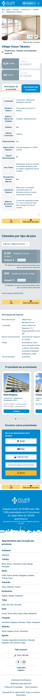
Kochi (16, 631)
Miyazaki (31, 640)
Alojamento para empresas (21, 684)
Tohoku (5, 559)
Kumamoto (23, 640)
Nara (15, 613)
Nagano (5, 596)
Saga (23, 643)
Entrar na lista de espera (31, 222)
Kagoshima (13, 640)
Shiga (25, 613)
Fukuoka (5, 640)
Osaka (19, 613)
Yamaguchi (36, 622)
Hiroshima (6, 622)
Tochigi (4, 578)
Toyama (17, 587)
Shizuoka (17, 605)
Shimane (21, 622)
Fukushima (17, 564)
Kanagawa (23, 575)
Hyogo (4, 613)
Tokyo (10, 578)
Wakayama (32, 613)
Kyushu (5, 635)
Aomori (9, 564)
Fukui (4, 587)
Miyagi (29, 564)
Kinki (4, 609)
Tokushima (23, 631)
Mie (11, 605)
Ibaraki (15, 575)
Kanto (4, 571)
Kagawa (10, 631)
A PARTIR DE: (24, 61)
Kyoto (10, 613)
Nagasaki (5, 643)
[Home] (21, 500)
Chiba (4, 575)
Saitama (31, 575)
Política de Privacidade (13, 687)
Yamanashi (19, 596)
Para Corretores (31, 687)
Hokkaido (6, 550)
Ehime (4, 631)
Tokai (4, 600)
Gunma (9, 575)
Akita (4, 564)
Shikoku (5, 626)
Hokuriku (6, 582)
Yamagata (5, 567)
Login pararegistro (21, 668)
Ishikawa (10, 587)
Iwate (24, 564)
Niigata (11, 596)
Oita (11, 643)
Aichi (4, 605)
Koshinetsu (7, 591)
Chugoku (6, 618)
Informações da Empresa (21, 680)
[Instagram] (24, 662)
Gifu (8, 605)
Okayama (14, 622)
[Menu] (38, 3)
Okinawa (17, 643)
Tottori (28, 622)
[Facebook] (18, 662)
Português (29, 3)
